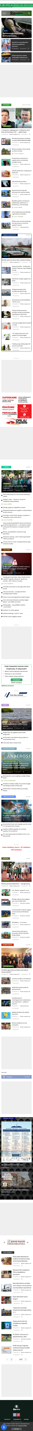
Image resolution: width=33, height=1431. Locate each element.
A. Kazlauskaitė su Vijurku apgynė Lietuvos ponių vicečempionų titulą (21, 911)
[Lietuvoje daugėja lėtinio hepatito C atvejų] (6, 326)
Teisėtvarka (7, 564)
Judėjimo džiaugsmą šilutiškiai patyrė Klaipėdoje (15, 487)
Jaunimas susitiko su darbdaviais (21, 979)
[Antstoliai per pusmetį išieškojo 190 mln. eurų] (6, 303)
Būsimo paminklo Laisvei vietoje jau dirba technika (21, 150)
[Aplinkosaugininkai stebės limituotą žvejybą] (16, 28)
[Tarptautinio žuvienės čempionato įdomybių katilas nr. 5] (6, 1312)
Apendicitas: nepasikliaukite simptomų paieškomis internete (20, 44)
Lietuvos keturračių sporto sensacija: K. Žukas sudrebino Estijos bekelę (20, 933)
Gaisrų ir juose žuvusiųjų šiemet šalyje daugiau (16, 597)
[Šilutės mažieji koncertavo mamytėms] (6, 1026)
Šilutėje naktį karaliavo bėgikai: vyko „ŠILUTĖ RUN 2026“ (21, 900)
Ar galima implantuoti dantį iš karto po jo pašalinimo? (16, 816)
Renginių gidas (5, 1167)
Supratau (16, 1429)
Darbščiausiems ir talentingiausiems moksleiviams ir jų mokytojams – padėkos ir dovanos (21, 1001)
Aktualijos (7, 126)
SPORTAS (5, 858)
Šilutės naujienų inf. (15, 134)
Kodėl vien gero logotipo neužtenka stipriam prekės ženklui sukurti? (21, 1347)
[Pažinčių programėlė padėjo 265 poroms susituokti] (6, 347)
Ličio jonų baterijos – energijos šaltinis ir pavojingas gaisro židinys (14, 593)
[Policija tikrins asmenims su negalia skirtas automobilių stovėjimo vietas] (6, 162)
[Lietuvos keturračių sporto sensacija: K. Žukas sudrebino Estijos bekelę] (6, 935)
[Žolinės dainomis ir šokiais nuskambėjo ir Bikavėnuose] (6, 57)
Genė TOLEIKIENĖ (18, 216)
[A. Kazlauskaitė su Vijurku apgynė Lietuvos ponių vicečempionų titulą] (6, 913)
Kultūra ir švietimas (10, 761)
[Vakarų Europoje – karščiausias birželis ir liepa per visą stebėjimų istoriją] (6, 270)
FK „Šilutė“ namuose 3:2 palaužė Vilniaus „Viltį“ (20, 1335)
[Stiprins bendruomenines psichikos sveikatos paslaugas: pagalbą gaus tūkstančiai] (6, 314)
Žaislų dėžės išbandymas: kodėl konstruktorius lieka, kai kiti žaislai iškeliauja (21, 1259)
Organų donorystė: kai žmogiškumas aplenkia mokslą (20, 1323)
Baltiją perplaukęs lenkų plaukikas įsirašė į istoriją (19, 290)
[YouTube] (18, 1414)
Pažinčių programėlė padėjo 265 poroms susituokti (21, 345)
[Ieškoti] (29, 13)
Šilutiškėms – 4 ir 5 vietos (19, 922)
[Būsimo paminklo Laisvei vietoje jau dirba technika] (6, 151)
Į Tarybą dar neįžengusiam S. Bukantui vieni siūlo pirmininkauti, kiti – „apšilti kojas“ (15, 131)
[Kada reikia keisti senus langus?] (6, 1300)
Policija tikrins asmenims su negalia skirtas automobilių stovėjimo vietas (20, 160)
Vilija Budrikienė (24, 227)
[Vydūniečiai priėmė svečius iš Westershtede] (6, 990)
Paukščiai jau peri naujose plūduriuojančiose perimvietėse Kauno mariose (15, 724)
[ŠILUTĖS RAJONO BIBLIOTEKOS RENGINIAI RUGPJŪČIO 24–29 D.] (16, 1179)
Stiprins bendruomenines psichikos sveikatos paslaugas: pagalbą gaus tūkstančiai (21, 312)
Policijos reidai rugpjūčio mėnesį (12, 616)
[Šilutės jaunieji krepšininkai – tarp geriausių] (16, 872)
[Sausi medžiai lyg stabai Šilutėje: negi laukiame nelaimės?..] (6, 214)
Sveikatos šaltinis (9, 813)
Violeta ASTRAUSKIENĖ (9, 780)
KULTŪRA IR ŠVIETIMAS (9, 748)
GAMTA (5, 705)
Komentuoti (23, 48)
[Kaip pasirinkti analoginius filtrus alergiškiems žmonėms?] (6, 1274)
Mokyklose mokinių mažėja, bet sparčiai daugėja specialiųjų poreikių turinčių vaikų (17, 784)
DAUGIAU (28, 235)
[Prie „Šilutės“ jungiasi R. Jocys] (6, 892)
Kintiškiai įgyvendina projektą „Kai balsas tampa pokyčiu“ (14, 971)
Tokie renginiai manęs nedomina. (14, 676)
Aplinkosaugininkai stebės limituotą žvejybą (13, 34)
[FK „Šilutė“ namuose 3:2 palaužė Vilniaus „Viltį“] (6, 1338)
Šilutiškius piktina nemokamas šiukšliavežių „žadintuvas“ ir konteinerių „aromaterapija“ (20, 203)
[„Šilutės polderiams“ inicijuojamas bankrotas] (6, 173)
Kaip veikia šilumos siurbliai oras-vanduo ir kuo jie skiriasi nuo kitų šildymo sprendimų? (22, 1285)
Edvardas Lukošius (25, 903)
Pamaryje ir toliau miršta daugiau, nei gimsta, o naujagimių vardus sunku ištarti (16, 516)
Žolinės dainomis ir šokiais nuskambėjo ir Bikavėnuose (19, 56)
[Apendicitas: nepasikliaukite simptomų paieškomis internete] (6, 45)
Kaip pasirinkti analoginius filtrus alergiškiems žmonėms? (21, 1272)
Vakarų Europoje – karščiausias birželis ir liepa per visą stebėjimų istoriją (21, 268)
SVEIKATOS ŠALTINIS (8, 796)
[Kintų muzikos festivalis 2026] (16, 1142)
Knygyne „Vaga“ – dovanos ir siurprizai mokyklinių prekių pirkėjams (14, 500)
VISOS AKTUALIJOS (26, 104)
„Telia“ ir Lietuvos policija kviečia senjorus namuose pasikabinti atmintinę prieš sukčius (16, 569)
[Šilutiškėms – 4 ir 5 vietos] (6, 924)
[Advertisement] (16, 81)
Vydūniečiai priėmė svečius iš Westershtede (20, 988)
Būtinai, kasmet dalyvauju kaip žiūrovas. (16, 671)
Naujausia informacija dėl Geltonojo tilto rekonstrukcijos (21, 191)
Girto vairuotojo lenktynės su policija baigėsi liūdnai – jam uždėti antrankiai (15, 601)
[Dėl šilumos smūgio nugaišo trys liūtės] (6, 281)
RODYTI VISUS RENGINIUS (24, 1118)
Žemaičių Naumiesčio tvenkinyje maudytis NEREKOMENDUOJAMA (21, 139)
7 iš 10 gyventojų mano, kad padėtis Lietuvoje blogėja (20, 334)
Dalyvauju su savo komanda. (13, 674)
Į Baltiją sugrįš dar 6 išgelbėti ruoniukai (14, 507)
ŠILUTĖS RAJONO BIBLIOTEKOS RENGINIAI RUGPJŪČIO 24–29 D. (15, 1191)
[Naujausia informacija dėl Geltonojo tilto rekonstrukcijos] (6, 193)
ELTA (5, 30)
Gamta (6, 719)
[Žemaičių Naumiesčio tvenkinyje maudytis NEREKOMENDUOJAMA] (6, 141)
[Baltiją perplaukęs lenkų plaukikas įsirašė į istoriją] (6, 292)
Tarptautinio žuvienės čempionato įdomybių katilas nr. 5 (22, 1310)
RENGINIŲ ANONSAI (8, 1118)
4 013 (20, 1359)
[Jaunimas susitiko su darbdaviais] (6, 980)
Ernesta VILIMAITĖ (19, 153)
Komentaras (16, 177)
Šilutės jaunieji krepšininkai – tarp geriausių (15, 884)
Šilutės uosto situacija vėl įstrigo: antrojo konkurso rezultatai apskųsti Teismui (21, 223)
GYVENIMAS (6, 467)
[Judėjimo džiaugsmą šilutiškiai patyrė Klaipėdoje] (16, 481)
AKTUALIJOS (6, 105)
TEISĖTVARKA (6, 549)
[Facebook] (16, 1077)
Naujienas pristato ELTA (9, 235)
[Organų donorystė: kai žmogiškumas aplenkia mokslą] (6, 1325)
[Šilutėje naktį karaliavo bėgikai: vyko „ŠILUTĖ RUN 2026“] (6, 902)
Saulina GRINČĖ (18, 207)
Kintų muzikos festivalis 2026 (12, 1165)
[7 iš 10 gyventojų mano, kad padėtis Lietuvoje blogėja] (6, 336)
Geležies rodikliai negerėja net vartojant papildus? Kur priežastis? (14, 830)
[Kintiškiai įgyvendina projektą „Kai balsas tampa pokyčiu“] (16, 958)
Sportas (6, 880)
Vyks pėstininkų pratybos (19, 181)
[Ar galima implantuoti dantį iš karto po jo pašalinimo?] (16, 811)
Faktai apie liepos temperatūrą (12, 743)
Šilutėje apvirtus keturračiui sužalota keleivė (16, 260)
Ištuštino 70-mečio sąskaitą (11, 610)
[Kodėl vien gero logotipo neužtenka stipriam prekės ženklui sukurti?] (6, 1350)
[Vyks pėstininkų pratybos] (6, 183)
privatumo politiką (22, 1425)
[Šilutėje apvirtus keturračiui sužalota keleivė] (16, 248)
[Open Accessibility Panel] (4, 1427)
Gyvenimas (7, 483)
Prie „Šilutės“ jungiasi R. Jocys (20, 890)
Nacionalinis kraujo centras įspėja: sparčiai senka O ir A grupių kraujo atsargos (17, 825)
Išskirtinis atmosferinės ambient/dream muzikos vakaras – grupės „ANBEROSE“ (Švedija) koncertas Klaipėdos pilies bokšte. (16, 766)
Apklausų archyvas (7, 685)
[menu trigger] (5, 13)
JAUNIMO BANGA (7, 944)
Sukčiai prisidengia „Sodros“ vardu (13, 613)
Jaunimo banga (8, 966)
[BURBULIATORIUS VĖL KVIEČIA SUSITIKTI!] (6, 1015)
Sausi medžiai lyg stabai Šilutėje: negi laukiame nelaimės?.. (21, 213)
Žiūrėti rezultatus (16, 682)
